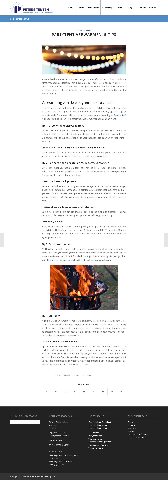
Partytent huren (95, 435)
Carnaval (131, 425)
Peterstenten (85, 375)
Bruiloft (131, 431)
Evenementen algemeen (138, 434)
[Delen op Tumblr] (93, 391)
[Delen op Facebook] (46, 391)
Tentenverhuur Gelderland (99, 422)
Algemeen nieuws (84, 30)
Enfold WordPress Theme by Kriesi (43, 477)
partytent (114, 82)
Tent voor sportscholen (98, 445)
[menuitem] (69, 7)
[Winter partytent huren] (166, 240)
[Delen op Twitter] (55, 391)
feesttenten (119, 115)
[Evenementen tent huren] (2, 240)
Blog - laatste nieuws (19, 18)
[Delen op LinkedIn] (84, 391)
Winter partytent (95, 448)
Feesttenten (93, 432)
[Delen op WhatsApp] (65, 391)
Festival (131, 422)
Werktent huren (95, 439)
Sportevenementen (136, 437)
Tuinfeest (132, 428)
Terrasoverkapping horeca (99, 441)
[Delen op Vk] (102, 391)
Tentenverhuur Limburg (98, 428)
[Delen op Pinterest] (74, 391)
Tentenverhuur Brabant (98, 425)
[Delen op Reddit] (112, 391)
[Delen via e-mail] (121, 391)
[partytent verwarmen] (84, 59)
